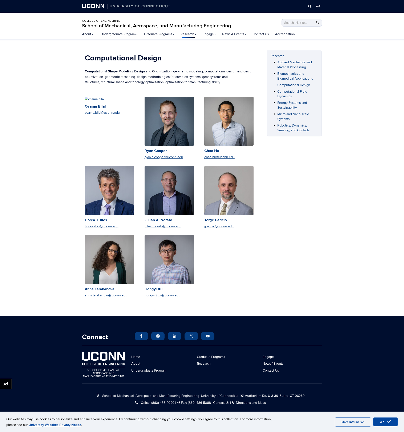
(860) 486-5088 (199, 403)
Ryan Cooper (156, 151)
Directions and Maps (251, 403)
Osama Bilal (95, 106)
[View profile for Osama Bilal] (109, 99)
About (86, 34)
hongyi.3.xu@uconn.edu (162, 295)
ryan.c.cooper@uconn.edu (164, 157)
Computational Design (293, 85)
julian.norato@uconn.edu (163, 226)
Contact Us (260, 34)
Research (187, 34)
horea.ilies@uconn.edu (101, 226)
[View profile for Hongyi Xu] (169, 259)
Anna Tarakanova (99, 289)
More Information (353, 422)
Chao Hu (211, 151)
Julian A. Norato (158, 220)
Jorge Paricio (215, 220)
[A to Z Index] (318, 6)
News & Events (233, 34)
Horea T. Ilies (96, 220)
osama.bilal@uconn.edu (102, 113)
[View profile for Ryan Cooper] (169, 121)
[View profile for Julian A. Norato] (169, 190)
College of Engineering (101, 21)
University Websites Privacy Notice (55, 425)
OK (383, 422)
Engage (208, 34)
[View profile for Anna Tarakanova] (109, 259)
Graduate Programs (158, 34)
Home (135, 357)
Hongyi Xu (153, 289)
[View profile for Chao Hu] (229, 121)
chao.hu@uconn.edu (219, 157)
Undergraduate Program (118, 34)
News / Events (273, 363)
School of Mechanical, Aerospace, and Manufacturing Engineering (156, 26)
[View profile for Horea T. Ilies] (109, 190)
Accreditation (285, 34)
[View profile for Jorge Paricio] (229, 190)
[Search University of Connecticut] (309, 6)
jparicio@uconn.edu (219, 226)
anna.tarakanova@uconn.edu (106, 295)
